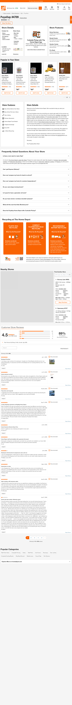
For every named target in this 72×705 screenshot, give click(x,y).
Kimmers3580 (6, 382)
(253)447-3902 (66, 294)
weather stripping (40, 116)
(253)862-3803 (62, 289)
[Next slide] (69, 97)
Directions (15, 54)
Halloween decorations (16, 161)
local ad (59, 135)
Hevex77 (5, 430)
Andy (4, 395)
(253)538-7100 (62, 315)
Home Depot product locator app (46, 121)
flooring (59, 161)
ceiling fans (41, 161)
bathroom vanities (49, 161)
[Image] (52, 361)
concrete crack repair (52, 116)
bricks (33, 116)
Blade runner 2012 (7, 457)
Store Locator (6, 13)
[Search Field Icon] (40, 8)
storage (56, 160)
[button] (36, 156)
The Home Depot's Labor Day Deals (18, 160)
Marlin (4, 529)
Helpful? (3, 368)
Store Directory (15, 13)
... (1, 13)
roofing (28, 116)
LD (3, 444)
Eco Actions (47, 259)
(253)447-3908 (65, 291)
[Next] (45, 537)
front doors (63, 115)
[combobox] (33, 8)
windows (58, 115)
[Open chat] (71, 19)
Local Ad (4, 54)
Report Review (68, 368)
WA (21, 13)
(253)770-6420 (6, 39)
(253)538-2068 (65, 317)
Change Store (23, 18)
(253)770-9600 (6, 34)
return (62, 120)
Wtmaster (5, 490)
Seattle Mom (5, 418)
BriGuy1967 (5, 472)
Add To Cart (7, 92)
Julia (4, 365)
